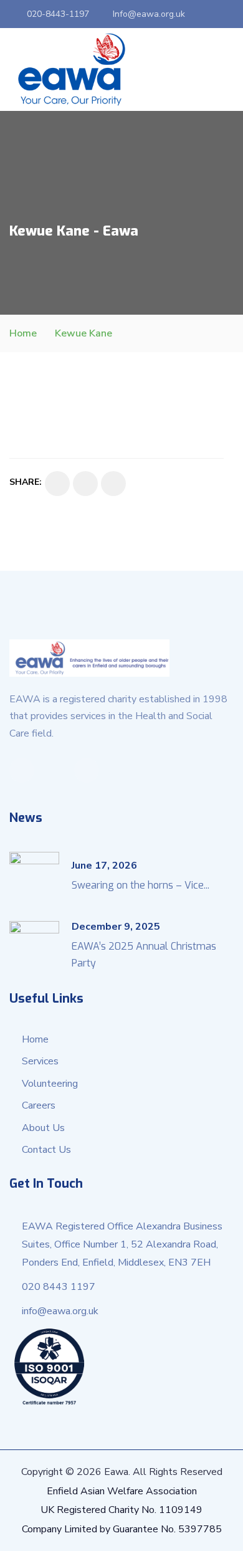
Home (23, 333)
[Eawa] (71, 69)
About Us (43, 1128)
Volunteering (50, 1083)
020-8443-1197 (58, 14)
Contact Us (46, 1150)
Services (40, 1061)
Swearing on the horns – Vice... (140, 885)
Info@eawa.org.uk (149, 14)
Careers (38, 1105)
